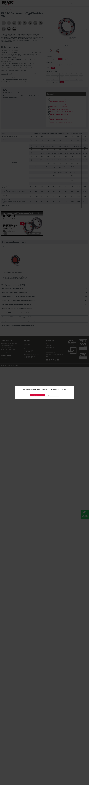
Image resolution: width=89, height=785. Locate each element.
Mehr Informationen (44, 391)
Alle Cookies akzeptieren (37, 395)
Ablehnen (56, 395)
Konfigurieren (49, 395)
